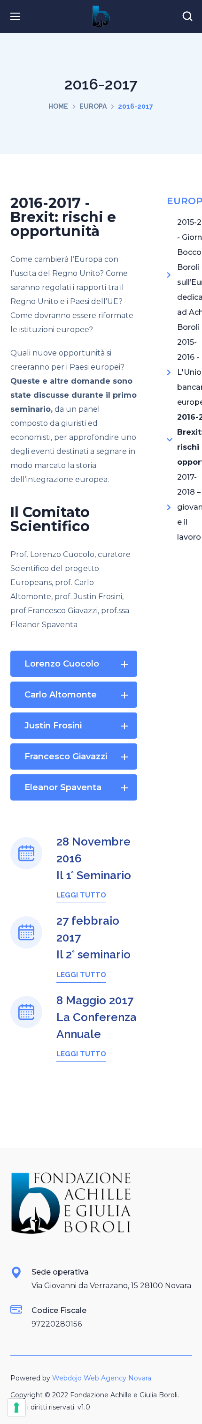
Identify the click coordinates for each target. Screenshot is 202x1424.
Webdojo (67, 1378)
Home (58, 106)
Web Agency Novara (117, 1378)
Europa (93, 106)
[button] (187, 16)
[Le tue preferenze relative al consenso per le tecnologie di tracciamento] (16, 1408)
